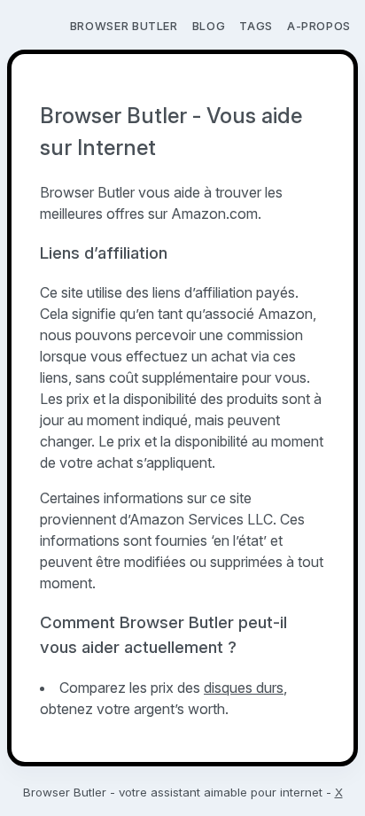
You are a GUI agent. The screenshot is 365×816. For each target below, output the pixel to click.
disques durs (243, 687)
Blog (209, 26)
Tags (256, 26)
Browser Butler (124, 26)
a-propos (319, 26)
